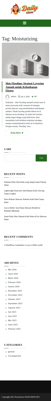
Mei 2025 (12, 320)
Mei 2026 (12, 270)
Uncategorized (14, 356)
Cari (7, 149)
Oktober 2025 (14, 299)
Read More (16, 133)
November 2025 (15, 295)
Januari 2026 (14, 286)
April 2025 (13, 325)
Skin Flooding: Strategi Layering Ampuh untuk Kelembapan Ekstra (25, 87)
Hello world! (38, 245)
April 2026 (13, 274)
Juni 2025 (12, 316)
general (11, 352)
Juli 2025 (12, 312)
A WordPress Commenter (14, 245)
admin (13, 96)
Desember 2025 (15, 291)
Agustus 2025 (14, 308)
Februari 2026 (14, 282)
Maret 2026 (13, 278)
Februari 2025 (14, 329)
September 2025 (15, 303)
